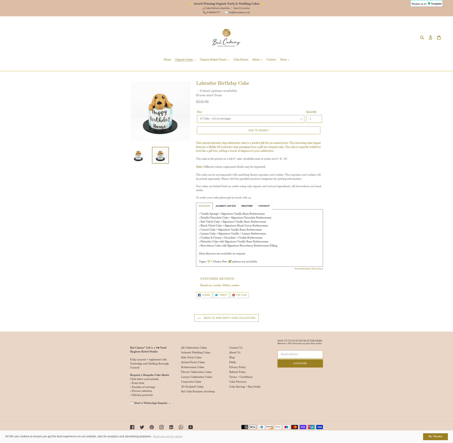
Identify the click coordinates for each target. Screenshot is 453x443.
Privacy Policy (237, 367)
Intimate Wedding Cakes (195, 352)
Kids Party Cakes (191, 357)
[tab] (264, 206)
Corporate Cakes (191, 382)
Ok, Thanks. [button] (435, 436)
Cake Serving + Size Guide (244, 387)
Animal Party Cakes (193, 362)
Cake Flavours (237, 382)
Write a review (231, 285)
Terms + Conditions (241, 377)
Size (199, 112)
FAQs (232, 362)
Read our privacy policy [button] (168, 436)
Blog (232, 357)
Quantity (311, 112)
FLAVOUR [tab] (204, 206)
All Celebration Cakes (194, 348)
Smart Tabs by (312, 269)
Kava (321, 269)
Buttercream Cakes (192, 367)
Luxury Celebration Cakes (196, 377)
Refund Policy (237, 372)
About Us (234, 352)
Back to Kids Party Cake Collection (229, 317)
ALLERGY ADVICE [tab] (226, 206)
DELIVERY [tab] (247, 206)
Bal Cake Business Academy (198, 391)
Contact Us (236, 348)
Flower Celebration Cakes (196, 372)
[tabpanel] (259, 238)
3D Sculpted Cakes (192, 387)
